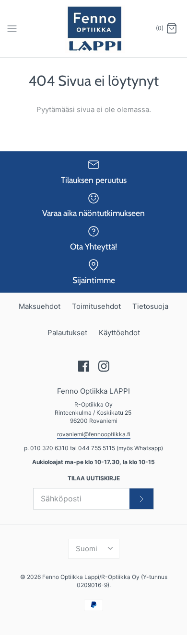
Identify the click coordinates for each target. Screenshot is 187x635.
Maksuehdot (39, 306)
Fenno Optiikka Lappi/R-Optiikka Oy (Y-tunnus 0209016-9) (104, 581)
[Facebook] (83, 366)
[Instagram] (103, 366)
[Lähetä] (141, 498)
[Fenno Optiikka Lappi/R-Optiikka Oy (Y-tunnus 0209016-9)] (93, 29)
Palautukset (67, 332)
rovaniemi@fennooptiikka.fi (93, 434)
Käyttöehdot (119, 332)
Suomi (86, 548)
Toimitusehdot (96, 306)
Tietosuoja (150, 306)
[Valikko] (12, 28)
